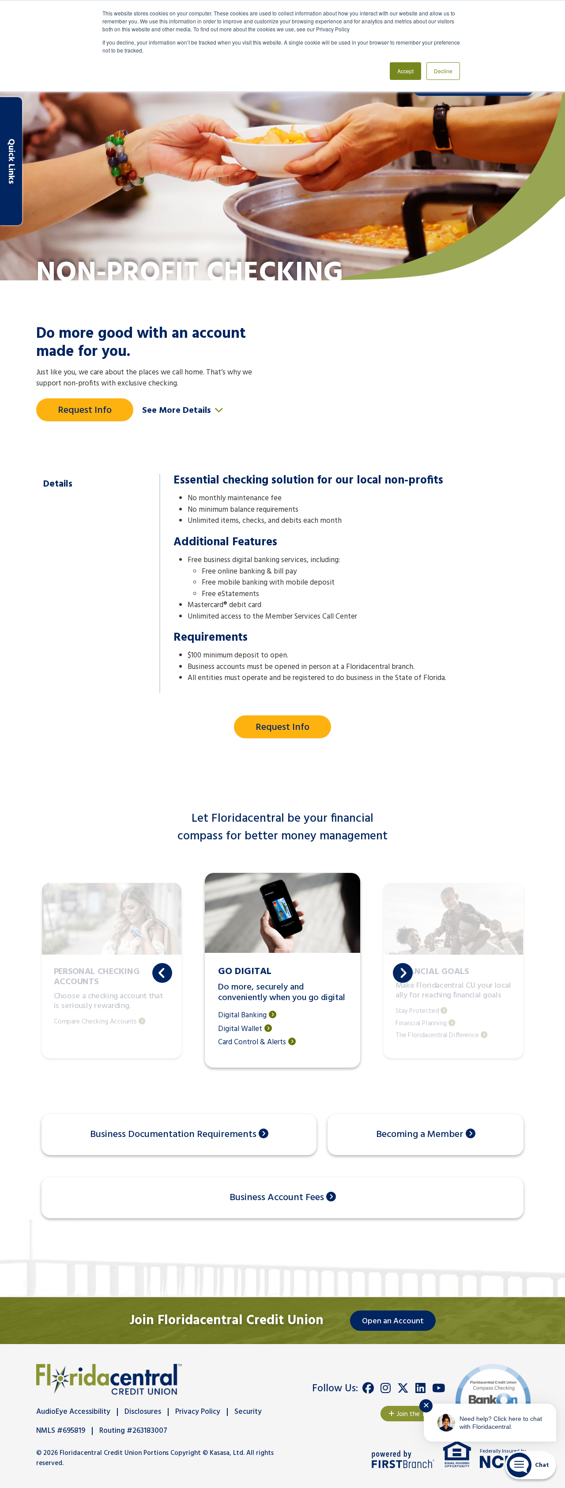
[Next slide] (402, 972)
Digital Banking (242, 1015)
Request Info (85, 410)
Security (248, 1412)
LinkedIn (420, 1388)
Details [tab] (57, 484)
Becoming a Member (419, 1134)
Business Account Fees (277, 1197)
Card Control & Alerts (252, 1042)
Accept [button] (405, 71)
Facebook (368, 1388)
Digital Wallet (240, 1029)
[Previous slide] (162, 972)
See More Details (177, 411)
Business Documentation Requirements (173, 1134)
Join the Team (417, 1414)
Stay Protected (417, 1011)
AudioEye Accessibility (73, 1412)
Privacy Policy (197, 1412)
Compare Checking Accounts (95, 1022)
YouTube (438, 1388)
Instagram (385, 1388)
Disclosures (142, 1412)
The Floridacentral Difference (437, 1036)
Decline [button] (443, 71)
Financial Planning (421, 1023)
